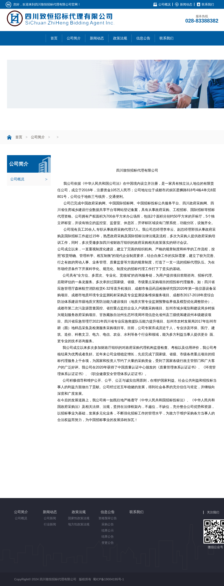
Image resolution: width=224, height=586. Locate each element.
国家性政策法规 (78, 518)
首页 (18, 137)
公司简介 (38, 137)
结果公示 (108, 530)
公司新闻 (50, 518)
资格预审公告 (107, 518)
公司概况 (164, 4)
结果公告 (108, 536)
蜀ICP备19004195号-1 (108, 579)
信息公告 (108, 512)
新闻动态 (186, 4)
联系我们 (208, 4)
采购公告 (108, 524)
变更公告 (108, 542)
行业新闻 (50, 524)
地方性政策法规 (78, 524)
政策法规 (79, 512)
